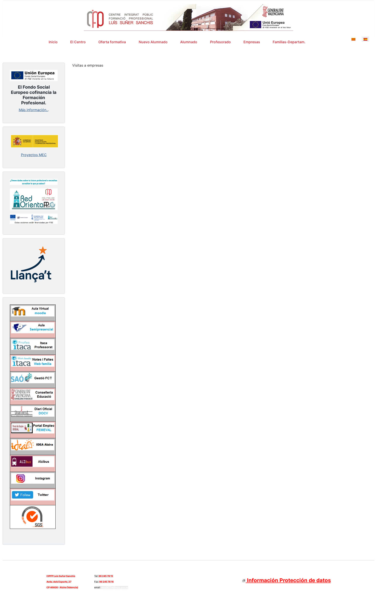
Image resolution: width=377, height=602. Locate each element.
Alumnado (188, 42)
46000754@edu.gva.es (114, 587)
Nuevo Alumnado (153, 42)
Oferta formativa (112, 42)
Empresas (251, 42)
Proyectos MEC (34, 155)
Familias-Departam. (289, 42)
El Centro (78, 42)
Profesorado (220, 42)
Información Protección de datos (288, 580)
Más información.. (33, 110)
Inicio (53, 42)
